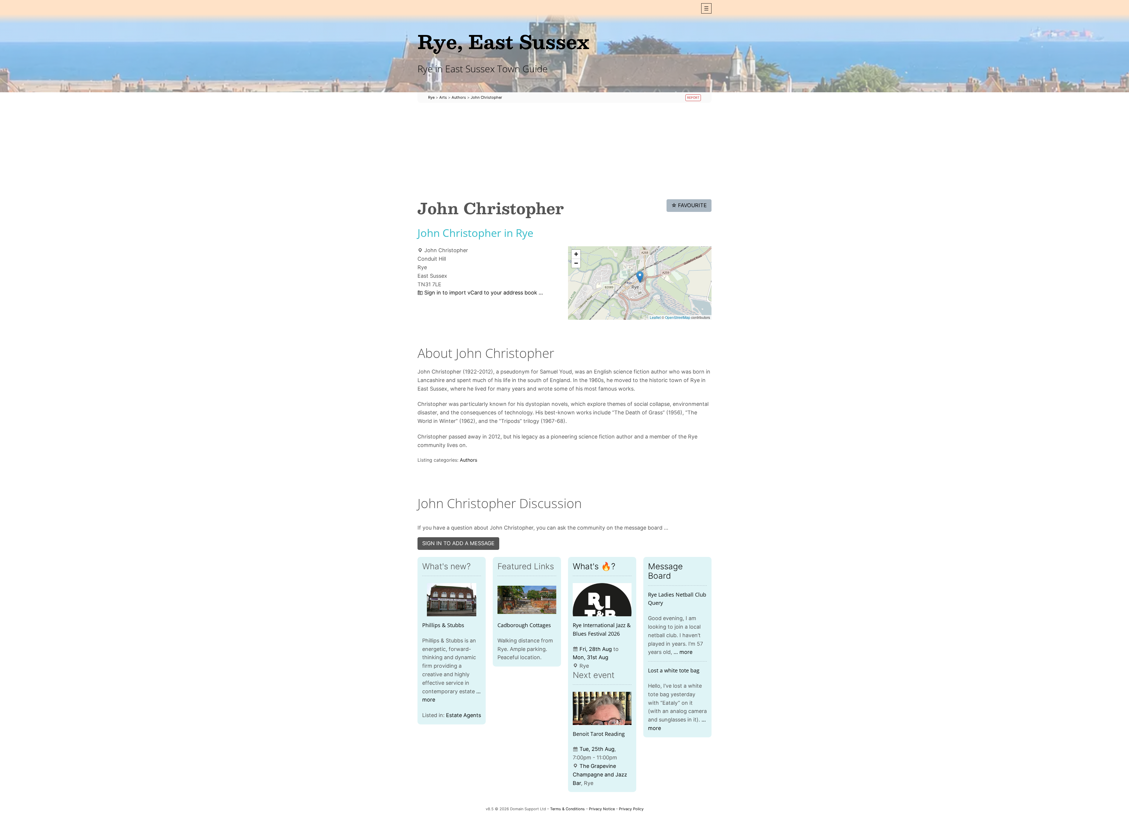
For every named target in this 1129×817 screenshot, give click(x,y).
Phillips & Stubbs (443, 625)
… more (683, 652)
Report (693, 98)
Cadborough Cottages (524, 625)
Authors (468, 460)
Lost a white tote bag (673, 670)
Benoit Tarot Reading (599, 733)
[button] (706, 8)
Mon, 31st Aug (590, 657)
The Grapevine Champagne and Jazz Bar (600, 774)
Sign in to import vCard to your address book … (483, 292)
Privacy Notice (602, 809)
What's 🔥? (594, 566)
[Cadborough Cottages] (526, 599)
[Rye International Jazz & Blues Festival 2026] (602, 599)
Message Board (665, 571)
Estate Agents (463, 715)
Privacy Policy (631, 809)
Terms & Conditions (567, 809)
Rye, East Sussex (503, 41)
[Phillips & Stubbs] (451, 599)
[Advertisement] (564, 151)
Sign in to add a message (458, 543)
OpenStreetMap (677, 317)
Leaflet (655, 317)
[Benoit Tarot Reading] (602, 708)
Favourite (689, 205)
